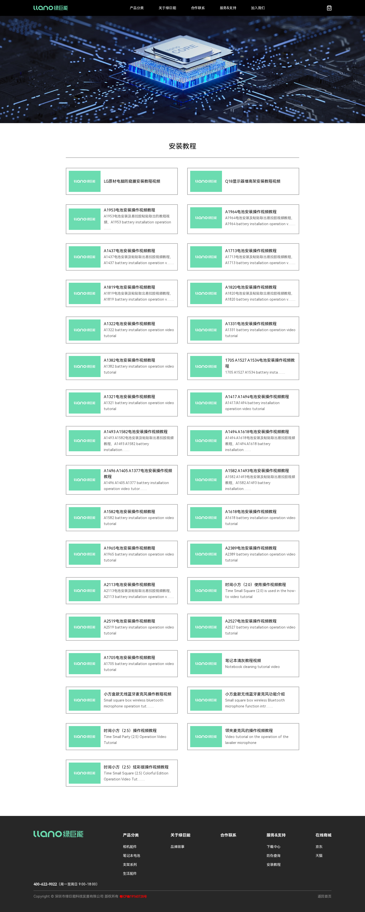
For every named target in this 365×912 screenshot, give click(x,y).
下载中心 (274, 847)
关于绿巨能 (167, 8)
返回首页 (324, 896)
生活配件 (130, 874)
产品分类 (137, 8)
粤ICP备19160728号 (133, 896)
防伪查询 (274, 856)
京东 (319, 847)
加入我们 (258, 8)
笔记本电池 (131, 856)
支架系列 (130, 865)
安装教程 (274, 865)
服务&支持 (228, 8)
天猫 (319, 856)
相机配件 (130, 847)
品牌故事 (177, 847)
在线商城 (323, 835)
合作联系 (198, 8)
